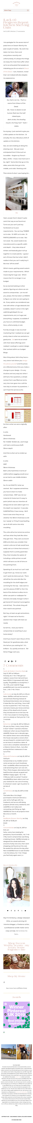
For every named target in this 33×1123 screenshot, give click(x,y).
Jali (13, 339)
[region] (16, 1015)
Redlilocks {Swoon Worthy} (13, 818)
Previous (5, 1014)
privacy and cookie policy (21, 1092)
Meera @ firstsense (10, 756)
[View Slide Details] (16, 1015)
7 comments (21, 31)
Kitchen (13, 31)
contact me (17, 1076)
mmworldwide (8, 827)
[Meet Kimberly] (16, 887)
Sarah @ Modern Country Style (14, 671)
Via (16, 213)
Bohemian (7, 724)
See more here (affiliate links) (16, 988)
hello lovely (7, 694)
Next (27, 1014)
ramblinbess (7, 791)
